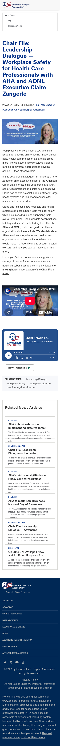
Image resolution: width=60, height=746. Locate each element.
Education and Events (13, 626)
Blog (9, 20)
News (12, 15)
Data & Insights (10, 620)
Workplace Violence (40, 383)
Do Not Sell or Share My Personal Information (30, 684)
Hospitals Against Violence (21, 387)
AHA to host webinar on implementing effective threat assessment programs (27, 427)
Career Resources (12, 613)
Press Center (9, 646)
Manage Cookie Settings (38, 688)
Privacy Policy (30, 679)
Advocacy (7, 607)
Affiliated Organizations (15, 653)
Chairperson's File (15, 26)
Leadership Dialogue (36, 379)
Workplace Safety (16, 383)
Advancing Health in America (17, 640)
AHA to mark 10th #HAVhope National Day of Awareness (26, 502)
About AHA (7, 600)
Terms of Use (14, 688)
